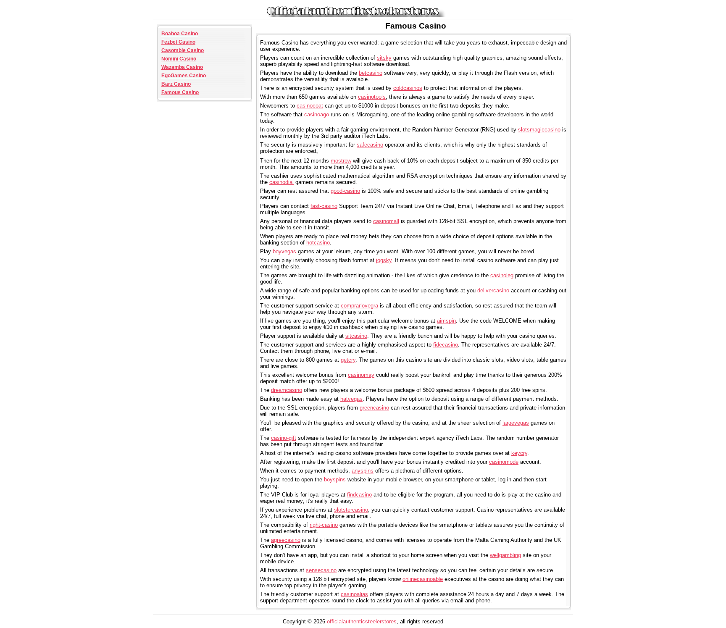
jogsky (384, 260)
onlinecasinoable (422, 579)
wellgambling (505, 555)
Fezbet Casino (178, 42)
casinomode (503, 462)
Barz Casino (176, 84)
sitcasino (356, 336)
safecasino (370, 145)
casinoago (316, 114)
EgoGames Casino (183, 75)
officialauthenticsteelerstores (362, 621)
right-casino (324, 525)
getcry (348, 360)
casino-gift (283, 438)
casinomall (386, 221)
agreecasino (285, 540)
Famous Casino (180, 92)
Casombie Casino (182, 50)
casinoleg (501, 275)
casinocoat (310, 105)
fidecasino (445, 345)
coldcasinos (407, 88)
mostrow (341, 161)
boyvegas (284, 251)
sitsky (384, 58)
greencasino (374, 408)
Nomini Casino (178, 58)
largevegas (515, 423)
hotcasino (318, 242)
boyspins (335, 479)
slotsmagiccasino (539, 129)
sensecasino (321, 570)
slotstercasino (351, 510)
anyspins (363, 471)
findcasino (359, 494)
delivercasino (493, 290)
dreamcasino (286, 390)
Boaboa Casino (179, 33)
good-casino (345, 191)
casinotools (372, 97)
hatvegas (351, 399)
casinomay (361, 375)
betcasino (370, 73)
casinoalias (354, 594)
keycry (519, 453)
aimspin (446, 321)
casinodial (281, 182)
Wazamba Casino (182, 67)
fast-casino (323, 206)
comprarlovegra (359, 305)
